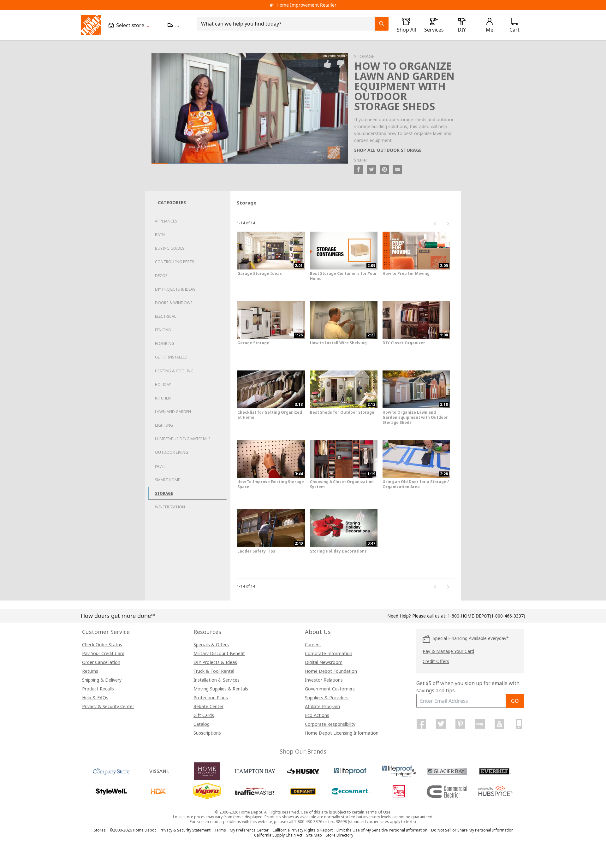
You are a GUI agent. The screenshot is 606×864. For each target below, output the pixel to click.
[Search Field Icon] (382, 24)
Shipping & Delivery (102, 680)
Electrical (165, 316)
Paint (160, 466)
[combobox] (287, 23)
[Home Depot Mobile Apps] (519, 724)
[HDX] (159, 791)
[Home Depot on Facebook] (421, 724)
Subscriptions (207, 733)
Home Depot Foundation (331, 671)
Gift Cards (203, 715)
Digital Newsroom (323, 662)
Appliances (166, 221)
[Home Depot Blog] (480, 724)
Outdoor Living (171, 452)
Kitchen (163, 398)
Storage (164, 493)
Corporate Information (328, 653)
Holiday (163, 384)
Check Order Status (102, 645)
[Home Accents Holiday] (399, 791)
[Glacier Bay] (447, 771)
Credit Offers (436, 661)
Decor (161, 275)
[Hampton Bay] (255, 771)
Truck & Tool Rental (213, 671)
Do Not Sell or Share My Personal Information (472, 830)
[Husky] (303, 771)
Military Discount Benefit (219, 653)
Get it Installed (171, 357)
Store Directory (339, 835)
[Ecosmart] (351, 791)
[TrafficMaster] (255, 791)
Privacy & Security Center (108, 706)
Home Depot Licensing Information (341, 733)
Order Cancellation (101, 662)
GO (515, 700)
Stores (100, 830)
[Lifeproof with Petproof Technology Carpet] (399, 771)
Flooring (164, 343)
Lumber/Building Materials (183, 438)
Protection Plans (210, 698)
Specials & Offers (211, 645)
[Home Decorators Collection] (207, 771)
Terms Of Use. (378, 812)
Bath (160, 234)
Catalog (201, 724)
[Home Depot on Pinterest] (460, 724)
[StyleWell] (111, 791)
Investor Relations (324, 680)
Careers (313, 645)
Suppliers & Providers (326, 698)
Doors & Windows (174, 302)
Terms (220, 830)
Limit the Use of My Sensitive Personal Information (381, 830)
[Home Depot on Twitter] (441, 724)
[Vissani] (159, 771)
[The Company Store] (111, 771)
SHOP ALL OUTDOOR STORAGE (388, 150)
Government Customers (330, 689)
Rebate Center (208, 706)
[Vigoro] (207, 791)
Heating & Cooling (174, 371)
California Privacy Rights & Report (302, 830)
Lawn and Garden (173, 411)
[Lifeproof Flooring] (351, 771)
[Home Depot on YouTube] (499, 724)
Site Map (314, 835)
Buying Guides (169, 248)
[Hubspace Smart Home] (495, 791)
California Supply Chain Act (278, 835)
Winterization (170, 507)
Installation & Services (216, 680)
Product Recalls (98, 689)
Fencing (163, 330)
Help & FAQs (95, 698)
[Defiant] (303, 791)
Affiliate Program (322, 706)
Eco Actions (317, 715)
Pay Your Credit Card (103, 653)
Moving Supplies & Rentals (220, 689)
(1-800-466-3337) (486, 616)
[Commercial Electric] (447, 791)
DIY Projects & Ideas (175, 289)
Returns (90, 671)
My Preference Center (249, 830)
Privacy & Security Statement (185, 830)
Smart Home (167, 479)
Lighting (164, 425)
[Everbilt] (495, 771)
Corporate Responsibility (330, 724)
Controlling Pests (174, 261)
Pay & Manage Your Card (448, 651)
